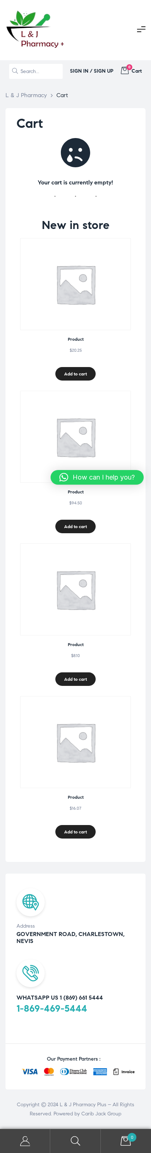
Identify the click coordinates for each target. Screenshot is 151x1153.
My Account (25, 1141)
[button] (97, 477)
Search (75, 1141)
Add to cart (75, 374)
